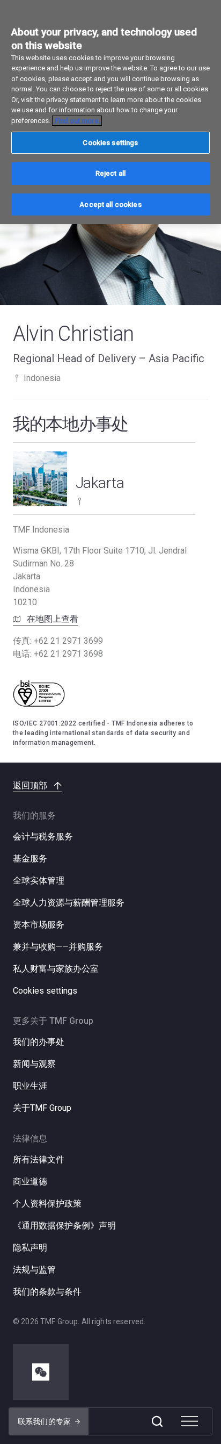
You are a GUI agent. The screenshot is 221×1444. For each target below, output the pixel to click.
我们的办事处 (38, 1042)
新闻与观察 (34, 1064)
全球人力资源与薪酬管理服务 (68, 902)
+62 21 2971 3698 (68, 654)
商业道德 (30, 1181)
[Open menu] (189, 1421)
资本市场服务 (38, 924)
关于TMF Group (42, 1108)
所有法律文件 (38, 1159)
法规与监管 (34, 1270)
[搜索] (157, 1421)
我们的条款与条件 (47, 1292)
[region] (110, 112)
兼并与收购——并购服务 (58, 947)
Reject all (110, 173)
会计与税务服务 (43, 836)
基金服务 (30, 858)
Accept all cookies (110, 204)
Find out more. (77, 121)
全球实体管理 (38, 880)
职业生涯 (30, 1086)
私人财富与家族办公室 (56, 969)
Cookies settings (45, 991)
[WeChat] (41, 1372)
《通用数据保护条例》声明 (64, 1225)
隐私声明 (30, 1247)
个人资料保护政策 (47, 1203)
